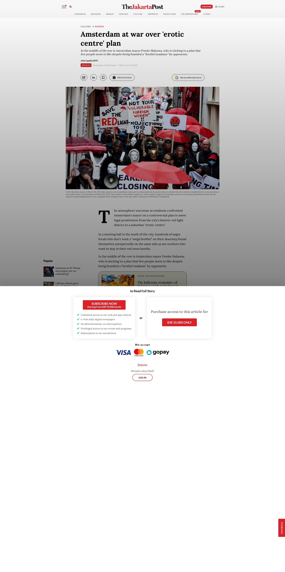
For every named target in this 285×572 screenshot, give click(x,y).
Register (142, 364)
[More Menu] (64, 6)
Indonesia (80, 14)
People (99, 26)
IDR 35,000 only (179, 322)
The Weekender (189, 14)
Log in (142, 377)
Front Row (169, 14)
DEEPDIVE (153, 14)
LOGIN (220, 6)
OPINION (123, 14)
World (110, 14)
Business (96, 14)
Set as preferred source (190, 77)
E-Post (207, 14)
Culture (86, 26)
